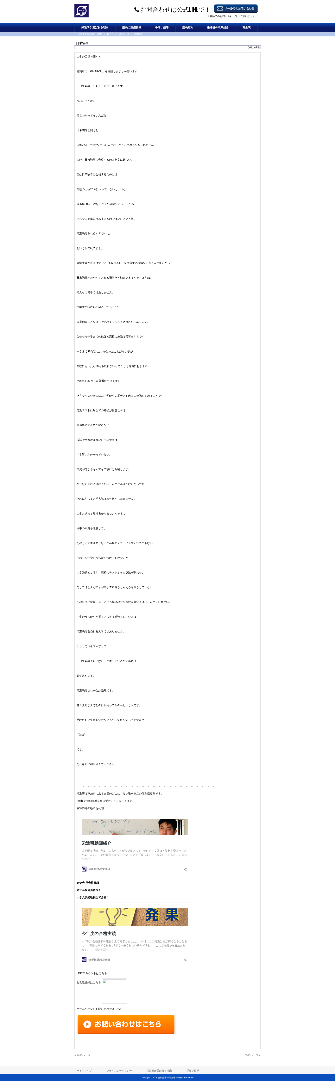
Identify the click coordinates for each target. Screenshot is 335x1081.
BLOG (110, 34)
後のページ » (253, 1055)
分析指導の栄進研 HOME (90, 34)
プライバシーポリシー (119, 1070)
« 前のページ (82, 1055)
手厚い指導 (192, 1070)
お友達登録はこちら (89, 982)
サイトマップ (84, 1070)
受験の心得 (123, 34)
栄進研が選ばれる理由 (159, 1070)
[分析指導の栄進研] (81, 16)
